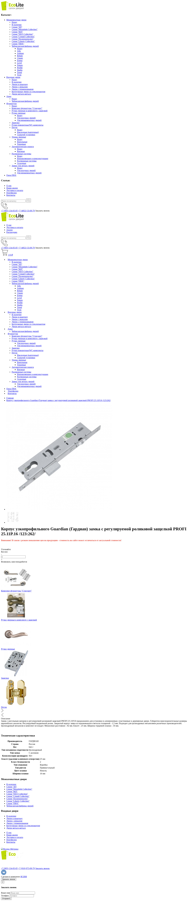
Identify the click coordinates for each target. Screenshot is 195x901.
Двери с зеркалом (20, 87)
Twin (19, 75)
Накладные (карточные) (28, 132)
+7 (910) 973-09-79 (26, 868)
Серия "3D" (17, 27)
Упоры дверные (19, 137)
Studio (19, 70)
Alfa (19, 51)
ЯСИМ (23, 877)
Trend (19, 72)
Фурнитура (11, 103)
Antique (20, 53)
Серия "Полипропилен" (22, 39)
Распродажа (11, 232)
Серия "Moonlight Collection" (25, 29)
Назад (14, 22)
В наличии (16, 25)
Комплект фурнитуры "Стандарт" (27, 108)
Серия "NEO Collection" (22, 34)
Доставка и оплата (14, 190)
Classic (20, 58)
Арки (8, 96)
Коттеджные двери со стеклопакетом (28, 91)
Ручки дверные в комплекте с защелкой (29, 111)
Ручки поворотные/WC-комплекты (27, 125)
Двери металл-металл (21, 94)
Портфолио (11, 193)
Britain (20, 56)
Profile (20, 68)
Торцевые (21, 144)
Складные (21, 163)
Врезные (21, 151)
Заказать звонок (42, 868)
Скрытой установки (26, 134)
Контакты (10, 195)
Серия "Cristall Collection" (23, 36)
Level (19, 63)
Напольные (22, 142)
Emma (19, 60)
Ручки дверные (18, 113)
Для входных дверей (26, 118)
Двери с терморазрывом (22, 89)
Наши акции (12, 188)
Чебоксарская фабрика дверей (25, 46)
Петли (14, 127)
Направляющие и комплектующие (32, 158)
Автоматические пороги (23, 146)
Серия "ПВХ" (18, 44)
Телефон (5, 895)
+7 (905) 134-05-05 (9, 211)
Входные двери (13, 77)
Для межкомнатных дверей (29, 120)
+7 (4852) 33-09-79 (26, 211)
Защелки (16, 123)
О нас (9, 185)
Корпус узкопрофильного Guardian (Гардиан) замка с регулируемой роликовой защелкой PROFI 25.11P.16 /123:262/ (58, 400)
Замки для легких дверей (23, 166)
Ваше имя (5, 893)
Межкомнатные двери (16, 20)
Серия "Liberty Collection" (23, 41)
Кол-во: (4, 552)
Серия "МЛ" (17, 32)
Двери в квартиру (20, 84)
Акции (9, 230)
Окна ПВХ (11, 175)
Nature (20, 65)
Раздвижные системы (21, 154)
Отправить (6, 899)
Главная (10, 398)
